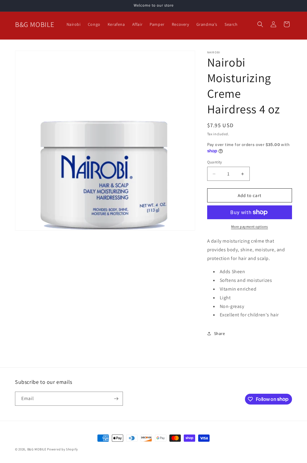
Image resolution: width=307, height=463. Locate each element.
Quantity (214, 162)
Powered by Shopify (62, 449)
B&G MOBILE (36, 449)
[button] (260, 24)
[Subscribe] (116, 399)
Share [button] (219, 333)
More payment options (249, 226)
